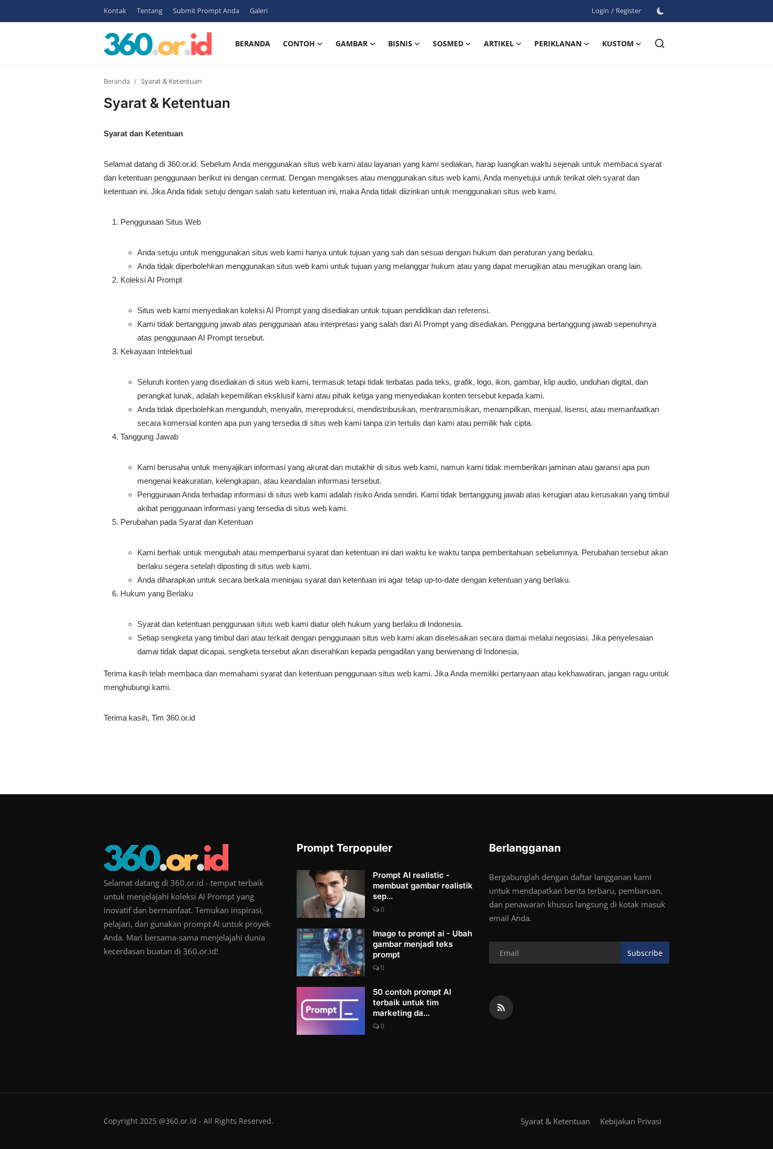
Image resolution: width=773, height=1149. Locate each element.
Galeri (259, 10)
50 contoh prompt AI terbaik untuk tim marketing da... (412, 1002)
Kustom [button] (618, 43)
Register (628, 10)
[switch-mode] (660, 11)
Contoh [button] (299, 43)
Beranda (252, 43)
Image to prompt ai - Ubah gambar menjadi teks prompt (422, 944)
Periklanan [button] (558, 43)
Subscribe (645, 953)
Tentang (149, 10)
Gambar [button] (351, 43)
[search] (659, 43)
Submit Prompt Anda (206, 10)
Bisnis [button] (400, 43)
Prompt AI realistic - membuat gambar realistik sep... (423, 885)
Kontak (115, 10)
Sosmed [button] (448, 43)
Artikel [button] (499, 43)
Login (600, 10)
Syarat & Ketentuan (555, 1121)
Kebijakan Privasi (631, 1121)
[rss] (501, 1007)
